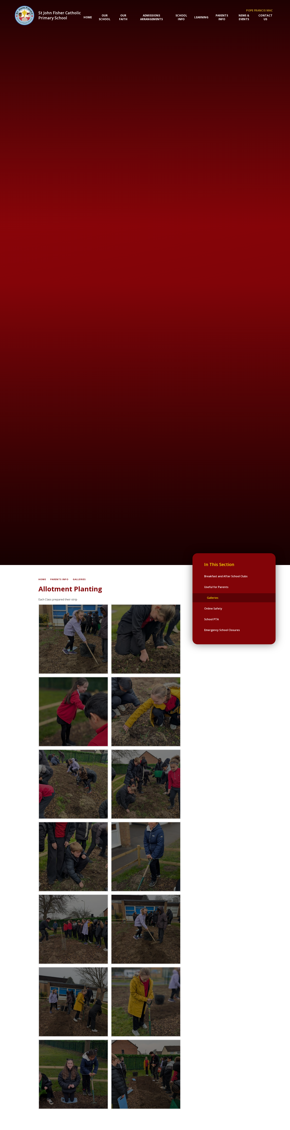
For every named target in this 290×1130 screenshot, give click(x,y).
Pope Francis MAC (259, 10)
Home (42, 579)
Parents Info (59, 579)
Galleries (79, 579)
